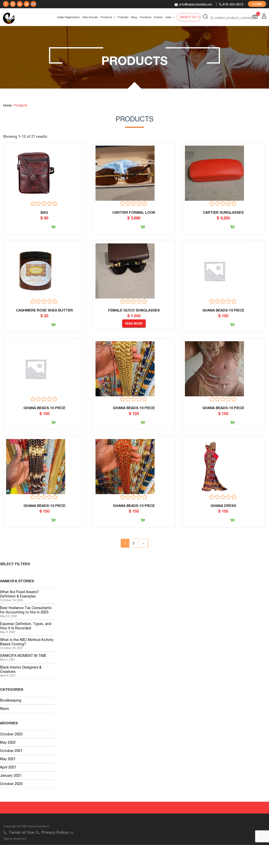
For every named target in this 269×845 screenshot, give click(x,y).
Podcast (123, 17)
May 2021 (8, 759)
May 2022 (8, 742)
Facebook (6, 3)
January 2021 (11, 775)
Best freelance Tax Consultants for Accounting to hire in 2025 (25, 610)
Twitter (13, 3)
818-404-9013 (233, 4)
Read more (134, 323)
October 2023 (11, 734)
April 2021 (8, 767)
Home (7, 105)
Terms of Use (21, 832)
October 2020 (11, 784)
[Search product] (205, 16)
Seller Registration (68, 17)
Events (158, 17)
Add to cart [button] (41, 229)
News (4, 708)
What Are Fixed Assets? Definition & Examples (19, 594)
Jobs (168, 17)
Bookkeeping (10, 700)
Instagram (20, 3)
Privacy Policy (54, 832)
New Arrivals (90, 17)
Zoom (33, 3)
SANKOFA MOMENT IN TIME (23, 656)
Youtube (27, 3)
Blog (134, 17)
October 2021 (11, 751)
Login (257, 4)
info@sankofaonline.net (195, 4)
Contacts (145, 17)
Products (106, 17)
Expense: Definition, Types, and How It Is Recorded (25, 626)
